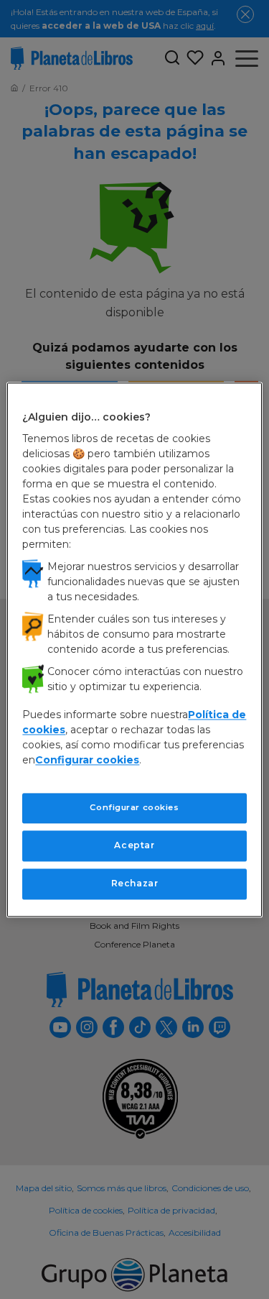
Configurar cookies (134, 808)
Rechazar (135, 883)
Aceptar (134, 845)
